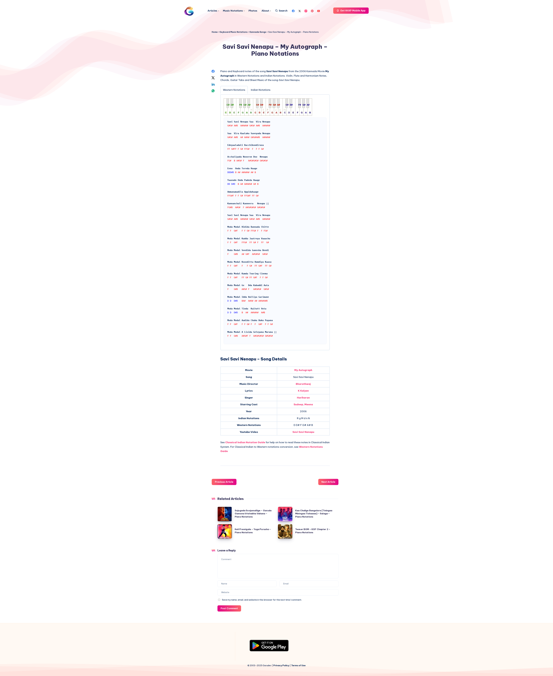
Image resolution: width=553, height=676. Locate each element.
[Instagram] (306, 11)
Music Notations (233, 10)
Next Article (328, 481)
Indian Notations (260, 89)
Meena (308, 404)
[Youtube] (318, 11)
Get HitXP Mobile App (352, 10)
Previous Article (224, 481)
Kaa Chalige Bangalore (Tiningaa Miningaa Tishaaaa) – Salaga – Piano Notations (313, 513)
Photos (253, 10)
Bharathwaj (303, 384)
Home (215, 32)
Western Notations (234, 89)
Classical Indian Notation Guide (245, 442)
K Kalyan (303, 390)
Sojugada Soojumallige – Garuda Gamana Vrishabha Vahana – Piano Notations (253, 513)
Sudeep (298, 404)
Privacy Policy (281, 665)
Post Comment (229, 608)
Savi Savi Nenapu (303, 432)
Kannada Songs (258, 32)
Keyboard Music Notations (234, 32)
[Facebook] (293, 11)
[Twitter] (299, 11)
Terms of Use (298, 665)
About (265, 10)
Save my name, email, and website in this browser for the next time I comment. (262, 599)
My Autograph (303, 370)
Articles (212, 10)
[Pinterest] (312, 11)
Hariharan (303, 397)
